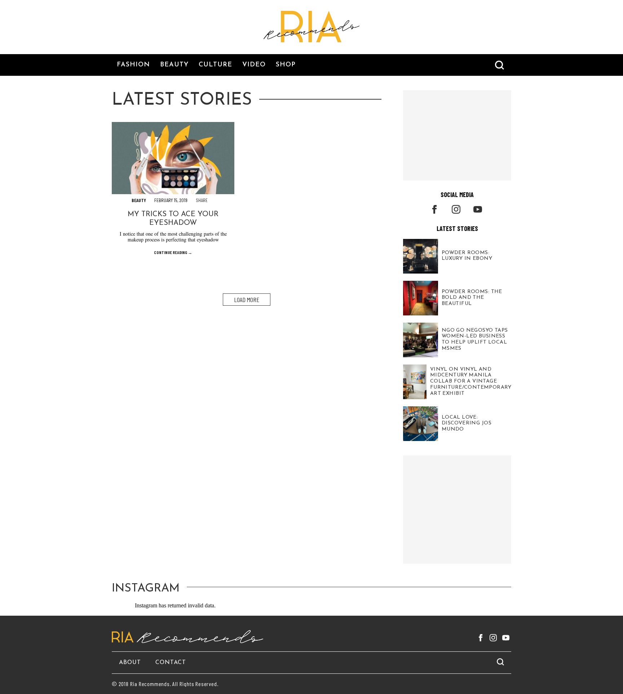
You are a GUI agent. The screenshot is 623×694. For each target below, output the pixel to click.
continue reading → (173, 252)
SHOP (286, 65)
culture (215, 65)
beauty (174, 65)
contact (170, 662)
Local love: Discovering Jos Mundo (466, 423)
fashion (133, 65)
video (254, 65)
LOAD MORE (246, 300)
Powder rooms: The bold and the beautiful (472, 297)
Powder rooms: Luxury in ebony (467, 256)
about (130, 662)
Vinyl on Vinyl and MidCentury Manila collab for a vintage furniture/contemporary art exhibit (470, 381)
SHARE (202, 200)
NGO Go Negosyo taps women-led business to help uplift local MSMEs (475, 339)
